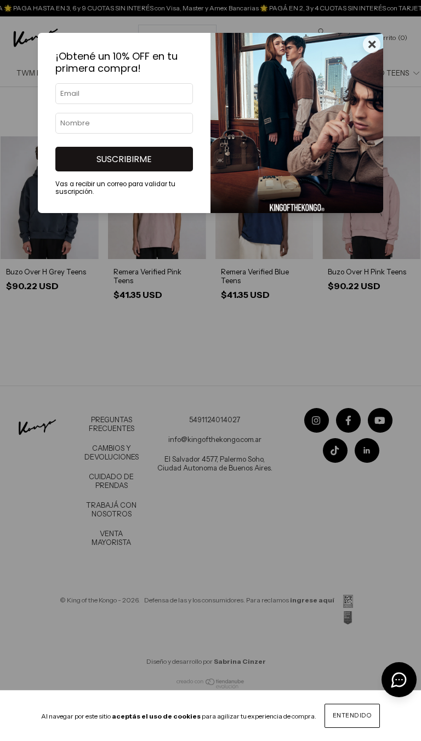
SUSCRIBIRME (124, 159)
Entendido (352, 715)
